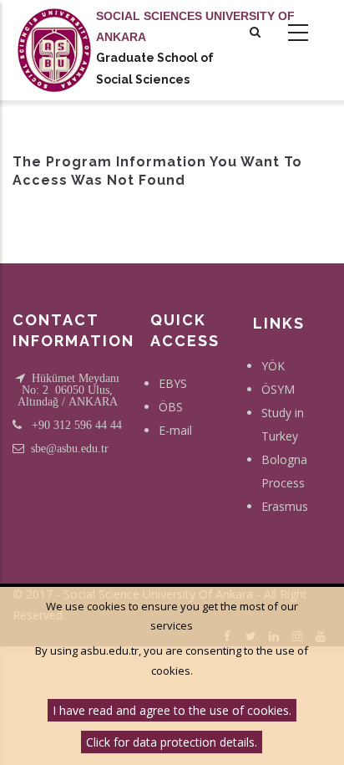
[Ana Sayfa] (54, 33)
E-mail (175, 430)
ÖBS (171, 407)
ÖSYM (278, 389)
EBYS (173, 383)
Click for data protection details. (171, 742)
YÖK (273, 366)
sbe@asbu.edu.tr (70, 448)
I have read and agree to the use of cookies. (172, 710)
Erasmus (284, 506)
